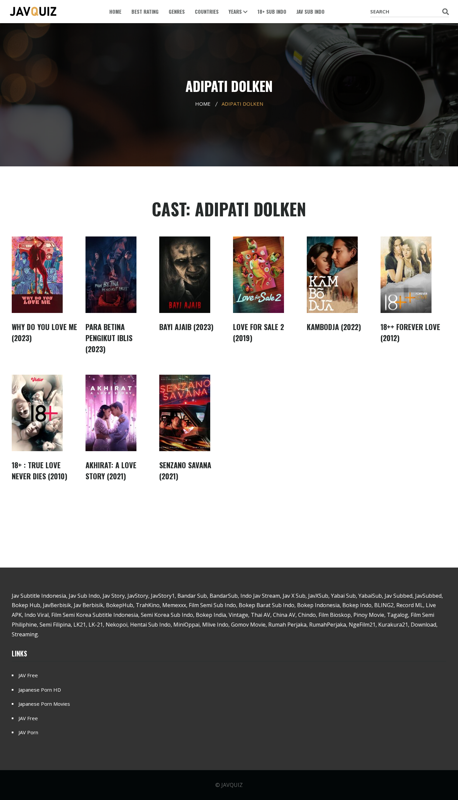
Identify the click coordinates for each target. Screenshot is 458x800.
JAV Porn (28, 732)
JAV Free (28, 675)
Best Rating (145, 11)
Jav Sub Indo (310, 11)
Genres (177, 11)
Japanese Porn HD (39, 689)
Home (115, 11)
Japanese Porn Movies (44, 703)
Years (236, 11)
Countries (207, 11)
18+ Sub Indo (271, 11)
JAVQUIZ (232, 785)
